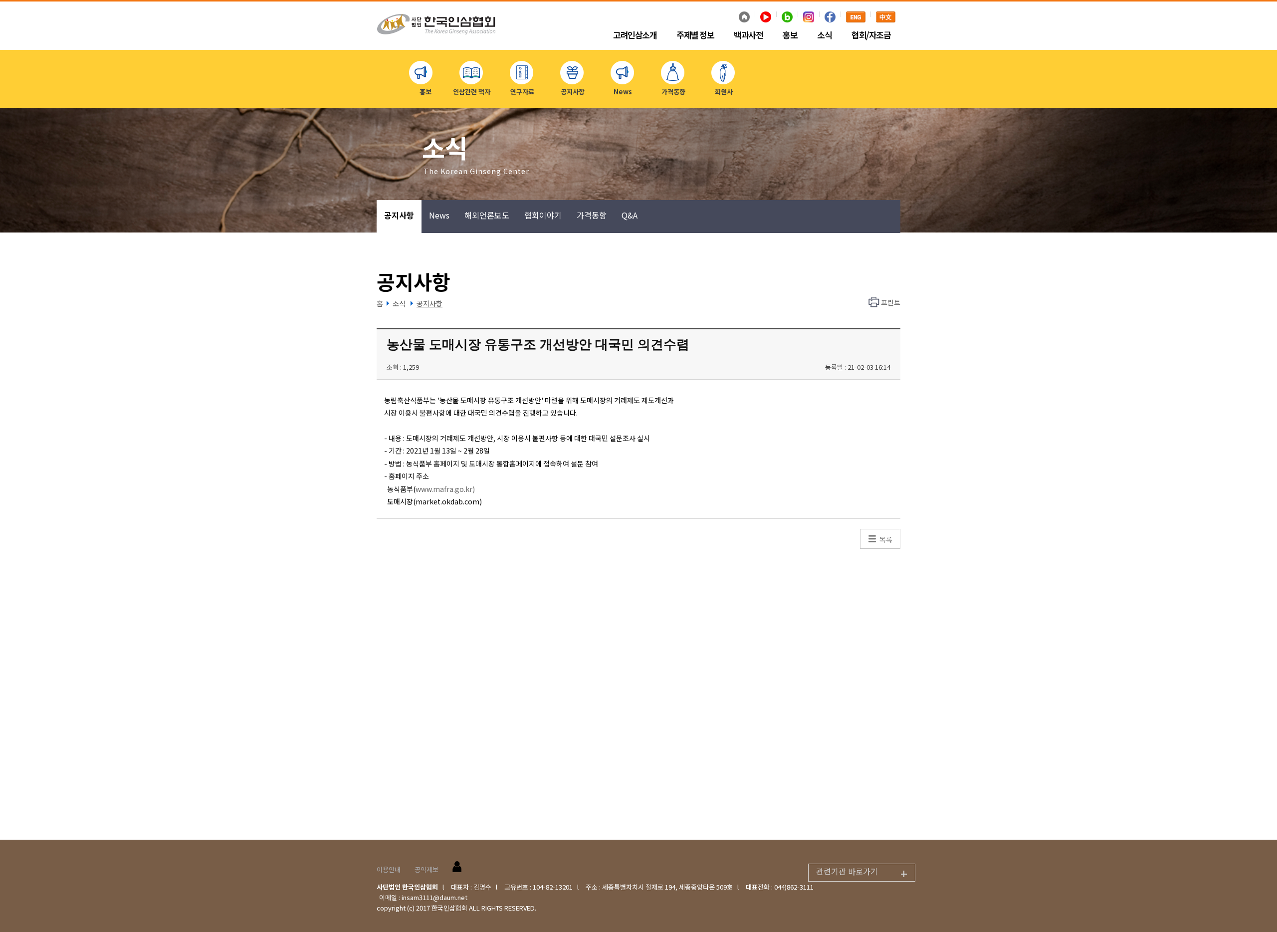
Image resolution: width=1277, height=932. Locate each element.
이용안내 (389, 869)
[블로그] (787, 17)
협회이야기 (543, 215)
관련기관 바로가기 (861, 873)
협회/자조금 (870, 35)
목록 (885, 539)
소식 (824, 35)
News (439, 215)
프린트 (890, 302)
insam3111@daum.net (434, 897)
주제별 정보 (695, 35)
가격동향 (592, 215)
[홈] (744, 17)
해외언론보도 (486, 215)
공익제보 (426, 869)
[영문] (855, 17)
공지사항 (399, 215)
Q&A (630, 215)
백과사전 (748, 35)
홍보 (790, 35)
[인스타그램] (808, 17)
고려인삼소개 (634, 35)
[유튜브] (765, 17)
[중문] (885, 17)
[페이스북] (830, 17)
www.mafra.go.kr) (445, 489)
